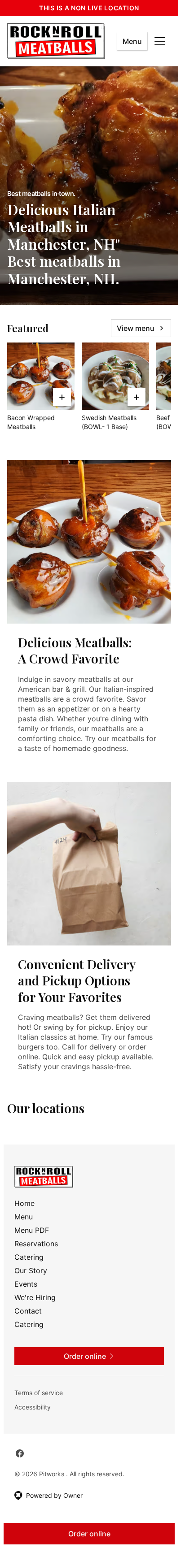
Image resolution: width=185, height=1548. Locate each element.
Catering (29, 1257)
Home (24, 1203)
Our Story (30, 1270)
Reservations (36, 1243)
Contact (28, 1310)
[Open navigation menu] (160, 41)
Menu (132, 41)
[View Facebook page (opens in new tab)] (19, 1453)
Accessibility (32, 1407)
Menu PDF (31, 1230)
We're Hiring (35, 1297)
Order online (89, 1533)
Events (25, 1283)
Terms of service (38, 1392)
